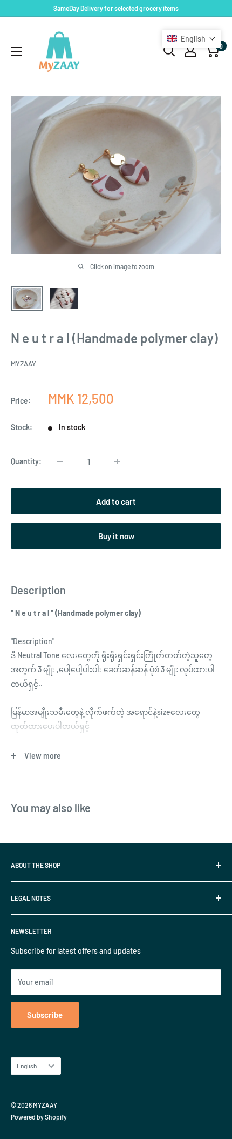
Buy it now (116, 536)
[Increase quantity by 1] (117, 461)
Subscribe (45, 1015)
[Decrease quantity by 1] (60, 461)
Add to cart (116, 501)
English (27, 1065)
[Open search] (169, 51)
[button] (191, 39)
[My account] (190, 51)
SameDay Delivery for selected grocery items (116, 8)
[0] (212, 50)
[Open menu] (16, 51)
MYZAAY (23, 363)
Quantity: (26, 461)
